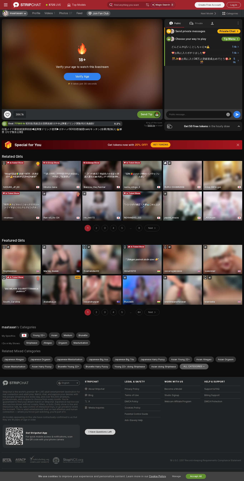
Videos (49, 13)
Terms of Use (132, 395)
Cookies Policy (132, 408)
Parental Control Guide (136, 414)
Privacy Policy (132, 389)
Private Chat (227, 31)
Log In (233, 5)
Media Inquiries (96, 408)
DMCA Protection (213, 401)
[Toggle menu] (5, 5)
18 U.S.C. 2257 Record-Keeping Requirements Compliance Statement (205, 460)
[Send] (236, 114)
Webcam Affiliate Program (178, 401)
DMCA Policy (131, 401)
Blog (90, 395)
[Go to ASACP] (21, 460)
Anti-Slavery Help (134, 420)
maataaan (9, 327)
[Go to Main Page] (27, 5)
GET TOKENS (160, 144)
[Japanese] (24, 335)
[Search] (147, 4)
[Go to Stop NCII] (73, 460)
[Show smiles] (228, 114)
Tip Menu (229, 39)
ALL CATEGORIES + (194, 366)
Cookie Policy (157, 476)
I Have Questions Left (100, 431)
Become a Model (173, 389)
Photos (65, 13)
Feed (79, 13)
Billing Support (212, 395)
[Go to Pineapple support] (56, 460)
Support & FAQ (212, 389)
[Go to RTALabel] (7, 460)
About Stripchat (96, 389)
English (65, 383)
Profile (36, 13)
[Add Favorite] (7, 114)
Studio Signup (172, 395)
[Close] (238, 145)
